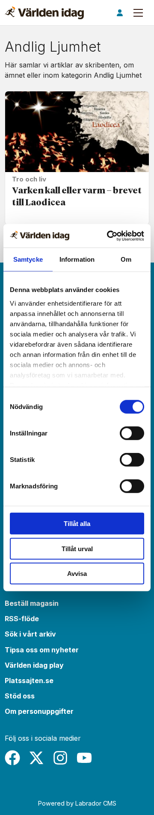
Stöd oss (20, 696)
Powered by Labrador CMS (77, 803)
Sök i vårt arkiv (30, 634)
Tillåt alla (77, 523)
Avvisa (77, 573)
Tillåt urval (77, 548)
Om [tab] (126, 259)
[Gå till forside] (44, 13)
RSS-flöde (22, 618)
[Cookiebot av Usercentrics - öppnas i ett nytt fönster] (108, 235)
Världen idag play (34, 665)
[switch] (132, 433)
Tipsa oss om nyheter (42, 650)
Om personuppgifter (39, 711)
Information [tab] (77, 259)
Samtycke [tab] (28, 259)
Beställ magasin (32, 603)
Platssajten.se (29, 680)
